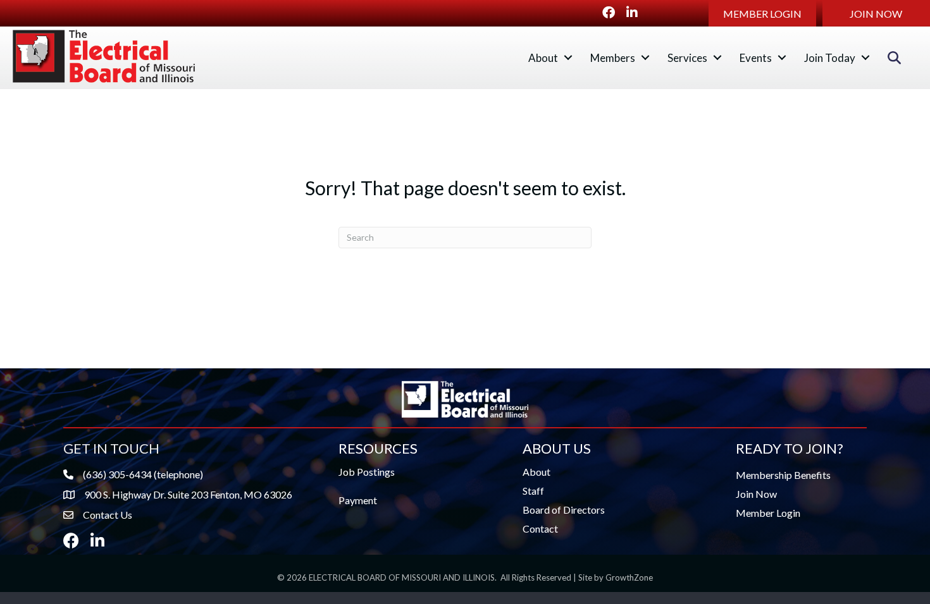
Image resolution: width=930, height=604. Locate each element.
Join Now (756, 494)
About (543, 57)
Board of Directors (564, 510)
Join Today (829, 57)
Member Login (768, 513)
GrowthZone (629, 577)
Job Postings (366, 472)
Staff (533, 491)
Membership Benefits (783, 475)
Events (756, 57)
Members (612, 57)
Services (687, 57)
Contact (540, 528)
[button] (762, 13)
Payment (357, 500)
